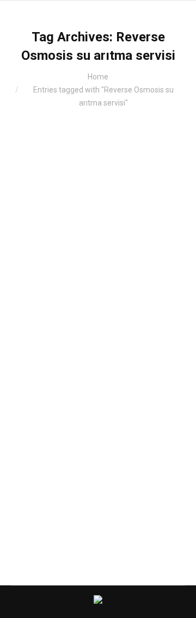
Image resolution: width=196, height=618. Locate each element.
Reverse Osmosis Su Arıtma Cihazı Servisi (94, 348)
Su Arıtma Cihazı (51, 376)
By (101, 376)
